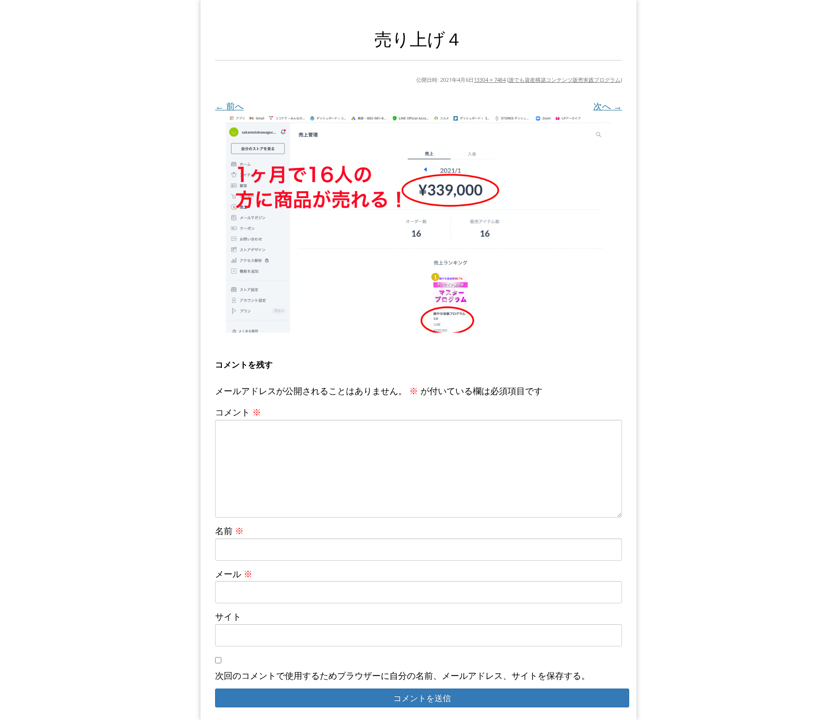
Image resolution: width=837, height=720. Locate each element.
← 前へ (229, 106)
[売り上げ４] (418, 224)
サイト (228, 616)
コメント (238, 412)
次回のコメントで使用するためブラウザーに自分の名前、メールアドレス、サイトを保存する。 (402, 675)
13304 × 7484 (490, 79)
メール (233, 574)
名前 (229, 530)
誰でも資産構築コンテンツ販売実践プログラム (564, 79)
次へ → (607, 106)
